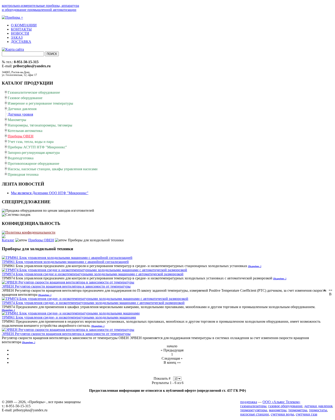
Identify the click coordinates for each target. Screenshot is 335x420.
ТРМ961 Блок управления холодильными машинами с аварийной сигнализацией (65, 262)
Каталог (8, 240)
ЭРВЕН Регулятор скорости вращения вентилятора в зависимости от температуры (66, 286)
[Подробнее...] (254, 266)
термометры (297, 410)
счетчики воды (282, 414)
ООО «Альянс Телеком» (281, 402)
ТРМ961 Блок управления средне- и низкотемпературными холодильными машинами (69, 317)
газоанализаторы (253, 406)
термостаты (318, 410)
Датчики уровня (20, 114)
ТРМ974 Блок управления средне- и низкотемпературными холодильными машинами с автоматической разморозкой (93, 303)
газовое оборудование (285, 406)
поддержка (248, 402)
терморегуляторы (253, 410)
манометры (277, 410)
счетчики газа (306, 414)
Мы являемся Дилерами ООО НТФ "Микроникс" (49, 193)
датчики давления (318, 406)
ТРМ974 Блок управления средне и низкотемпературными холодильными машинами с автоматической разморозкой (92, 274)
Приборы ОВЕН (41, 240)
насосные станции (254, 414)
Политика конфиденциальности (30, 232)
